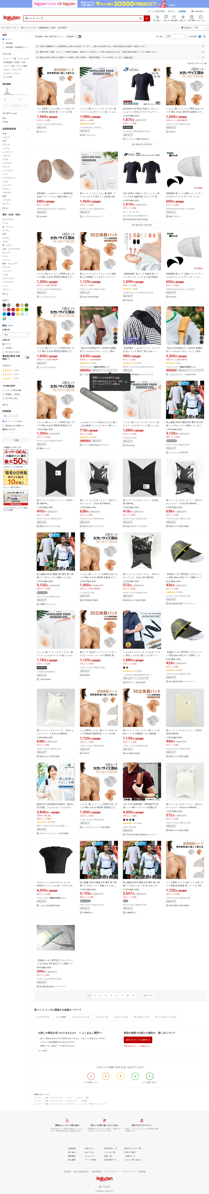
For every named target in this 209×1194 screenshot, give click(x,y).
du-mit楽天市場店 (133, 753)
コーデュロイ (7, 282)
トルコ (5, 181)
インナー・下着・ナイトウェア (48, 1098)
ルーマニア (7, 163)
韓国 (4, 196)
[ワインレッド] (9, 309)
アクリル (6, 267)
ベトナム (6, 148)
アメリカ (6, 145)
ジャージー (7, 271)
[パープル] (13, 314)
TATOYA (86, 753)
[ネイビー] (9, 314)
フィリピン (7, 200)
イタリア (6, 137)
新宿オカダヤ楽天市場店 (179, 526)
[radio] (3, 39)
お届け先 (6, 330)
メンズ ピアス (43, 1017)
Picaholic (129, 300)
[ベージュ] (22, 305)
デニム (5, 256)
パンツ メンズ (101, 1017)
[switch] (27, 357)
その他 (84, 1101)
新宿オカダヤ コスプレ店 (49, 526)
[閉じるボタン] (203, 46)
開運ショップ (44, 449)
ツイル (5, 275)
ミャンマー (7, 185)
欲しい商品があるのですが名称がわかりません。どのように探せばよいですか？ (73, 1038)
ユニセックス (71, 1101)
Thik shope (130, 445)
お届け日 (6, 340)
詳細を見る (128, 57)
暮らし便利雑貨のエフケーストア (139, 375)
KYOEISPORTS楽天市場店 (137, 220)
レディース (70, 1104)
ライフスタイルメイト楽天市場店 (96, 827)
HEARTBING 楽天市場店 (179, 906)
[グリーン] (26, 309)
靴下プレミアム (89, 135)
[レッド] (13, 309)
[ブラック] (4, 305)
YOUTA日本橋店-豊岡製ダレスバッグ (141, 835)
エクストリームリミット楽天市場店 (54, 834)
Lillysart (172, 132)
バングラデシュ (8, 178)
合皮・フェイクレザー (11, 249)
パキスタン (7, 192)
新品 (4, 118)
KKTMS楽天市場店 (90, 600)
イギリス (6, 156)
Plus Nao (172, 297)
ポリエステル (7, 219)
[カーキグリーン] (26, 305)
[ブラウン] (17, 305)
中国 (4, 134)
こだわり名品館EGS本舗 (49, 906)
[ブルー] (4, 314)
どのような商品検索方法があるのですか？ (57, 1042)
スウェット (7, 289)
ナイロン (6, 230)
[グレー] (9, 305)
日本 (4, 141)
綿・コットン (7, 227)
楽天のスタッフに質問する (138, 1040)
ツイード (6, 260)
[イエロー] (22, 309)
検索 (17, 106)
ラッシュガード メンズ (165, 1017)
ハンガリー (7, 152)
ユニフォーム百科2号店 (178, 453)
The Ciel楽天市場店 (91, 297)
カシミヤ (6, 252)
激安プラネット (175, 217)
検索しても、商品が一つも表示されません (57, 1046)
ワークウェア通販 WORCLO (137, 139)
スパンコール (7, 278)
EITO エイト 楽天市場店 (135, 683)
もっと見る (42, 1050)
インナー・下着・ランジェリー (93, 1104)
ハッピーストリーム (47, 297)
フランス (6, 167)
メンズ (68, 1098)
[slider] (2, 95)
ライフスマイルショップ (93, 217)
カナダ (5, 159)
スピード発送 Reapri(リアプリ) (95, 445)
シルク (5, 241)
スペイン (6, 189)
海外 (11, 326)
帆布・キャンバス (9, 264)
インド (5, 174)
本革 (4, 234)
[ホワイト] (13, 305)
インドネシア (7, 170)
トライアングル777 (47, 368)
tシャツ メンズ (121, 1017)
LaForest (43, 217)
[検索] (147, 18)
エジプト (6, 204)
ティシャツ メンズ (81, 1017)
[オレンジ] (17, 309)
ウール (5, 223)
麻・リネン (7, 245)
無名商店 (86, 675)
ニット (5, 286)
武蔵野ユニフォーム (47, 604)
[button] (198, 12)
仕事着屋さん (88, 913)
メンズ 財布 (61, 1017)
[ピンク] (4, 309)
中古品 (5, 122)
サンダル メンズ (141, 1017)
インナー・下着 (82, 1098)
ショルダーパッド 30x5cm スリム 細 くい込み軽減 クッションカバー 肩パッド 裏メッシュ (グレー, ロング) (99, 425)
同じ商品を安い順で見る (142, 144)
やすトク (43, 132)
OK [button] (126, 382)
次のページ (148, 995)
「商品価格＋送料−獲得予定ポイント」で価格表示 (54, 36)
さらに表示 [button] (7, 77)
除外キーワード (8, 430)
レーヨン (6, 238)
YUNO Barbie (45, 679)
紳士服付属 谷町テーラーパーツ (182, 604)
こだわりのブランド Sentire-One (182, 375)
